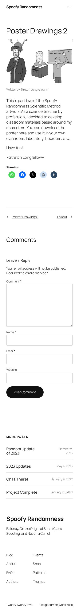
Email (10, 351)
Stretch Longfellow (32, 89)
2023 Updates (18, 466)
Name (11, 332)
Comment (13, 281)
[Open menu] (70, 7)
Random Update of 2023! (20, 451)
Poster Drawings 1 (25, 217)
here (23, 132)
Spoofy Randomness (24, 6)
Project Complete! (22, 492)
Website (11, 370)
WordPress (66, 605)
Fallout (62, 217)
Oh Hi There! (17, 479)
